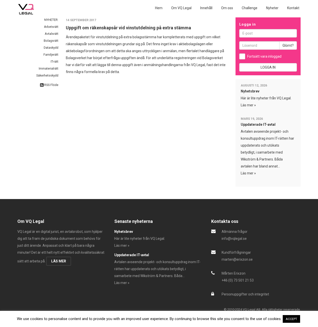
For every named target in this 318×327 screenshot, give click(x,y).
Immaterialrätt (48, 68)
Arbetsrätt (51, 27)
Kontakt (293, 8)
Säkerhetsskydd (47, 75)
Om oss (227, 8)
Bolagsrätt (51, 40)
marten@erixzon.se (237, 259)
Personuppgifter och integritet (245, 294)
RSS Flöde (50, 85)
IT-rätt (54, 61)
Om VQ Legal (181, 8)
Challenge (249, 8)
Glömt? (288, 45)
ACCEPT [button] (291, 319)
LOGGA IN (268, 67)
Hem (158, 8)
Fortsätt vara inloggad (264, 56)
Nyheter (272, 8)
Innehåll (206, 8)
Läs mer (58, 261)
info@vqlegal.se (234, 239)
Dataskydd (51, 47)
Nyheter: (51, 20)
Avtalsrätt (51, 34)
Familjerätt (50, 54)
